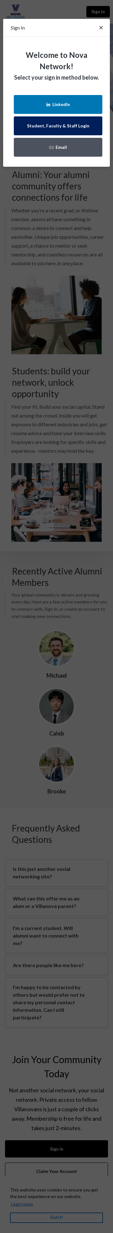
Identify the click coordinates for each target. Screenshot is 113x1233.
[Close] (101, 27)
